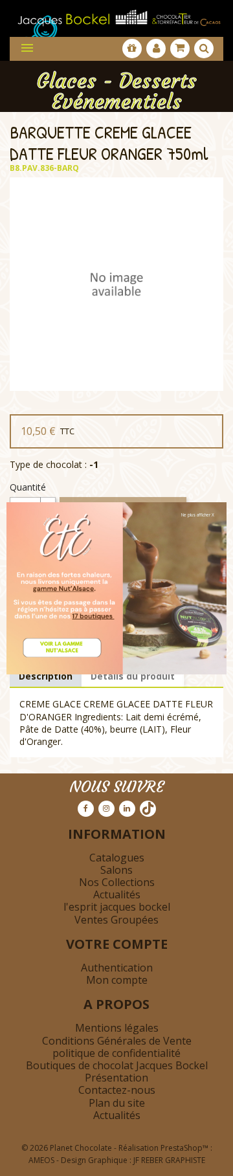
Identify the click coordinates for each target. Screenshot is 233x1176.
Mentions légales (117, 1028)
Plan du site (117, 1103)
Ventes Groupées (116, 920)
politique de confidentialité (116, 1053)
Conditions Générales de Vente (117, 1041)
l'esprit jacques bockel (116, 907)
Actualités (116, 894)
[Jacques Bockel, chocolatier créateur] (116, 14)
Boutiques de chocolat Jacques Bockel (117, 1065)
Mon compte (117, 980)
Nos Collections (117, 882)
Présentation (116, 1078)
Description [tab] (45, 676)
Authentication (117, 967)
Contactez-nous (116, 1090)
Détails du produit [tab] (133, 676)
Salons (116, 870)
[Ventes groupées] (132, 48)
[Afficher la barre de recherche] (204, 48)
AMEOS (41, 1160)
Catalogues (116, 857)
